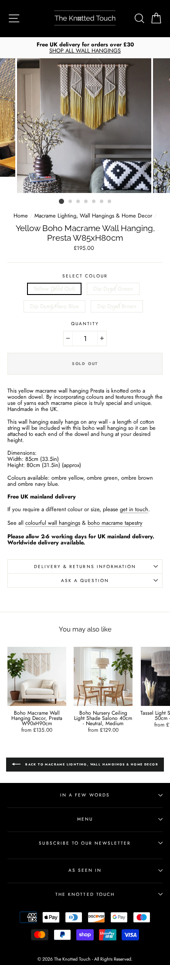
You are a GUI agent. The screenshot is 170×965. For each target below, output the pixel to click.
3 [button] (78, 202)
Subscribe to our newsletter (85, 843)
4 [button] (86, 202)
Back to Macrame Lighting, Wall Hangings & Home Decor (91, 764)
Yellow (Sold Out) (54, 288)
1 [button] (61, 201)
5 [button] (94, 202)
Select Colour (85, 276)
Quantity (85, 323)
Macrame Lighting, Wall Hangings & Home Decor (93, 215)
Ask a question (85, 580)
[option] (85, 48)
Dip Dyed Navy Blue (54, 306)
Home (21, 215)
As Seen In (85, 870)
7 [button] (110, 202)
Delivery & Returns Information (85, 566)
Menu (85, 819)
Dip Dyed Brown (116, 306)
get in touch (134, 509)
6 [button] (102, 202)
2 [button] (70, 202)
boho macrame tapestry (115, 523)
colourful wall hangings (52, 523)
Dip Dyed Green (113, 288)
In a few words (85, 795)
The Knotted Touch (85, 894)
